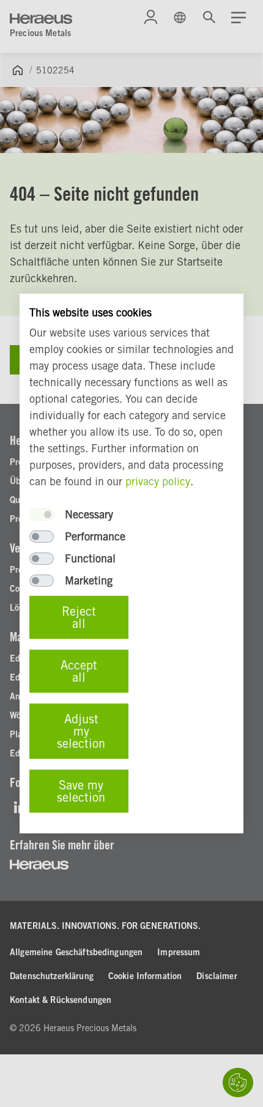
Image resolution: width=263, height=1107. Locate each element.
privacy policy (157, 481)
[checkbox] (41, 515)
